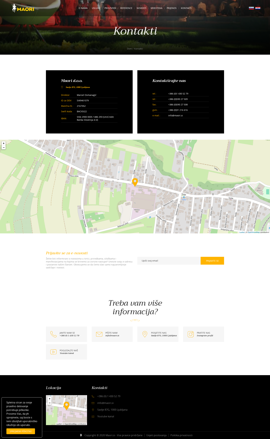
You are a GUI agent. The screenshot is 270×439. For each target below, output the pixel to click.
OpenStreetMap (254, 232)
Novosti (141, 8)
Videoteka (156, 8)
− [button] (4, 147)
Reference (126, 8)
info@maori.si (175, 115)
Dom (129, 48)
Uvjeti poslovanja (156, 435)
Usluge (96, 8)
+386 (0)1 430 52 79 (178, 93)
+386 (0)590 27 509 (178, 99)
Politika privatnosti (181, 435)
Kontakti (186, 8)
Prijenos (172, 8)
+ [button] (4, 143)
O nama (83, 8)
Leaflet (242, 232)
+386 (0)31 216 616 (178, 110)
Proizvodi (110, 8)
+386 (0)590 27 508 (178, 104)
